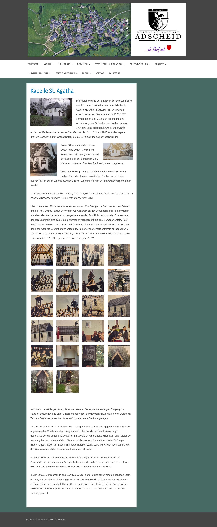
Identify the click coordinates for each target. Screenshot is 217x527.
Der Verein (82, 64)
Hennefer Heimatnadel (39, 73)
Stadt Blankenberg (65, 73)
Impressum (114, 73)
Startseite (33, 64)
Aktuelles (48, 64)
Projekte (159, 64)
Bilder (85, 73)
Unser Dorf (64, 64)
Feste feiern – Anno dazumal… (109, 64)
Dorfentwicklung (139, 64)
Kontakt (100, 73)
